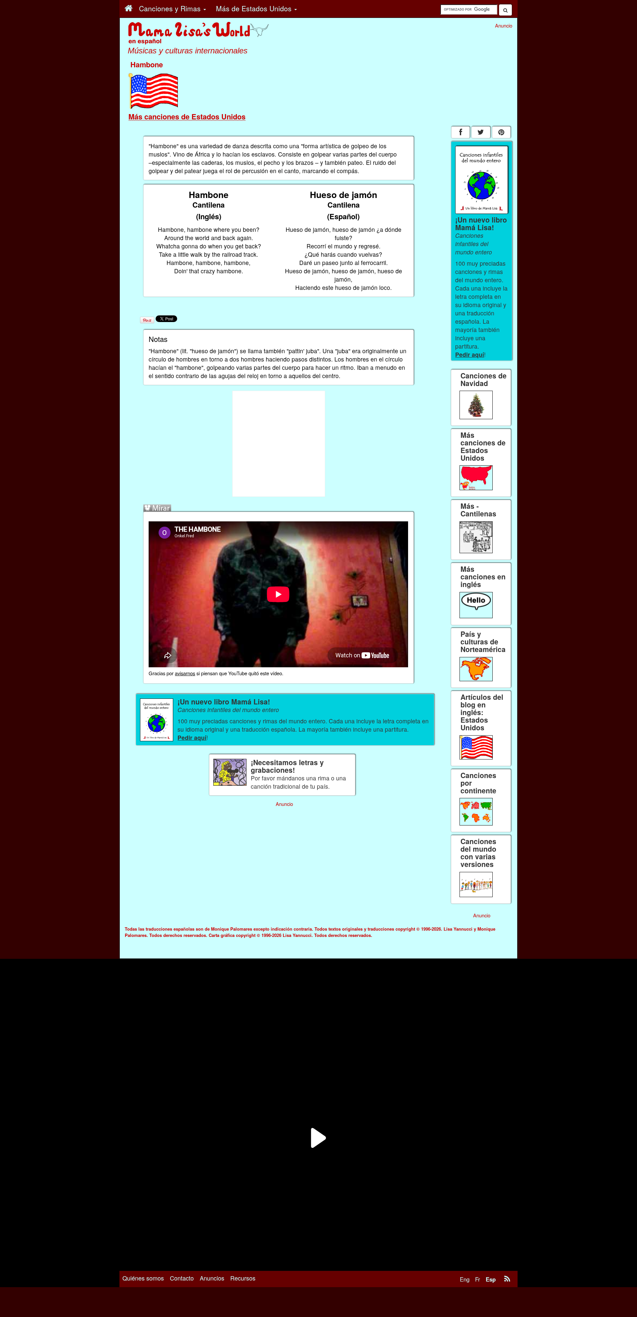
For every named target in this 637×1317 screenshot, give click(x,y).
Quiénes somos (143, 1278)
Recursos (242, 1278)
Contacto (182, 1278)
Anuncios (212, 1278)
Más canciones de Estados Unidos (187, 116)
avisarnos (185, 673)
